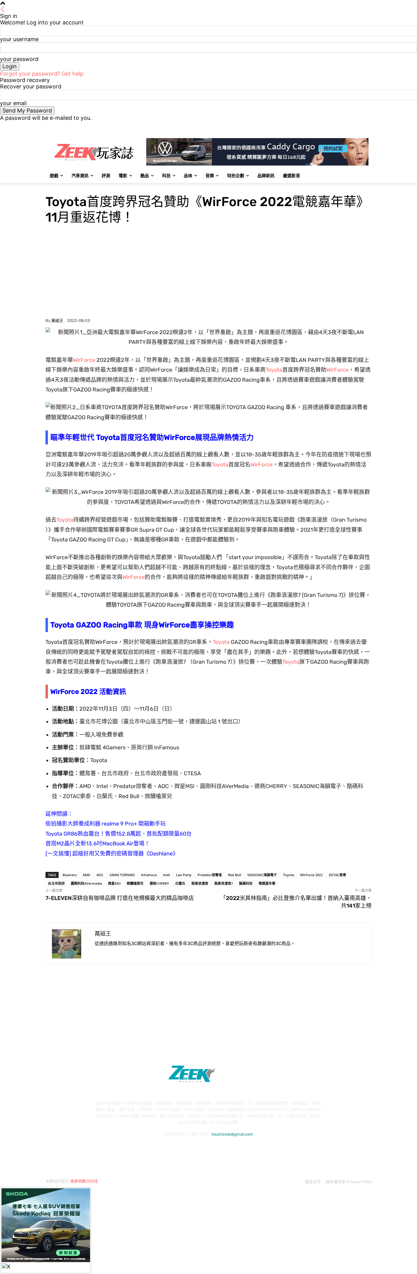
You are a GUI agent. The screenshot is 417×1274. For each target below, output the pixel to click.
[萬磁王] (70, 943)
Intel (166, 875)
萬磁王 (57, 321)
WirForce (84, 360)
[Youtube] (368, 125)
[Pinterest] (100, 1149)
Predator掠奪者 (210, 875)
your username (19, 39)
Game (51, 187)
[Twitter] (351, 125)
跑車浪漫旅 (199, 883)
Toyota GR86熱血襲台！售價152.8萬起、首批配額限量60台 (118, 833)
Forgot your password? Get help (41, 73)
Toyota (274, 369)
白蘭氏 (180, 883)
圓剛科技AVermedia (86, 883)
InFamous (149, 875)
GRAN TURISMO (122, 875)
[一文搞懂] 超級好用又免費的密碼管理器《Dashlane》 (111, 853)
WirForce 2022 (311, 875)
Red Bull (234, 875)
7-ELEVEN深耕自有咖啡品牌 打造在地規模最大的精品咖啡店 (119, 898)
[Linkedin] (84, 1149)
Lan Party (183, 875)
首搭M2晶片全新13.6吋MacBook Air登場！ (97, 843)
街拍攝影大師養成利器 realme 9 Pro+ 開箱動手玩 (105, 823)
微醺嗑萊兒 (135, 883)
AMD (86, 875)
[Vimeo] (359, 125)
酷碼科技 (245, 883)
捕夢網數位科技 (84, 1181)
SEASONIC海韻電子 (262, 875)
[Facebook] (334, 125)
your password (19, 59)
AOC (99, 875)
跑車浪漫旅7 (223, 883)
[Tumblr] (116, 1149)
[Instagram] (342, 125)
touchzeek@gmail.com (232, 1134)
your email (13, 103)
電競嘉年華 (267, 883)
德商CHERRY (159, 883)
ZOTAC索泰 (337, 875)
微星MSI (114, 883)
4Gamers (69, 875)
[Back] (2, 9)
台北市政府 (56, 883)
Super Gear (82, 187)
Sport (65, 187)
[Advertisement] (208, 272)
